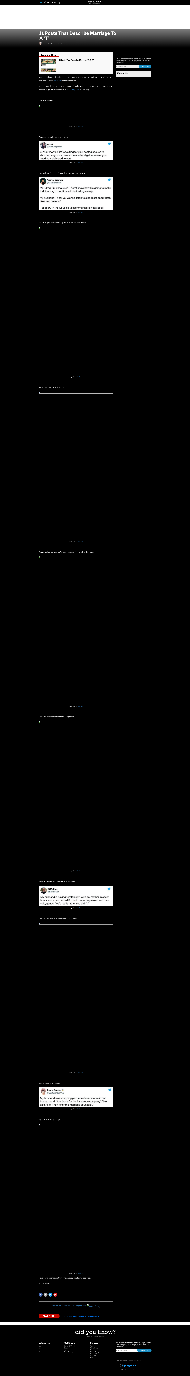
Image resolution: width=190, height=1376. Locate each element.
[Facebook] (136, 2)
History (41, 1352)
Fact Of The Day (53, 2)
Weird (41, 1346)
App (65, 1350)
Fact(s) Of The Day (70, 1346)
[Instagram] (143, 2)
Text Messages (69, 1352)
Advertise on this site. (128, 1370)
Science (41, 1350)
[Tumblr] (147, 2)
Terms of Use (94, 1354)
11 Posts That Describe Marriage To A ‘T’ (76, 60)
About (92, 1346)
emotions (58, 81)
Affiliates (93, 1358)
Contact (92, 1350)
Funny (41, 1348)
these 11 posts (73, 89)
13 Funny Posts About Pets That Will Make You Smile (80, 1316)
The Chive (80, 126)
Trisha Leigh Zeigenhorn (49, 43)
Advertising (94, 1348)
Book (65, 1348)
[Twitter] (139, 2)
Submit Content (95, 1356)
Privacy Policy (94, 1352)
